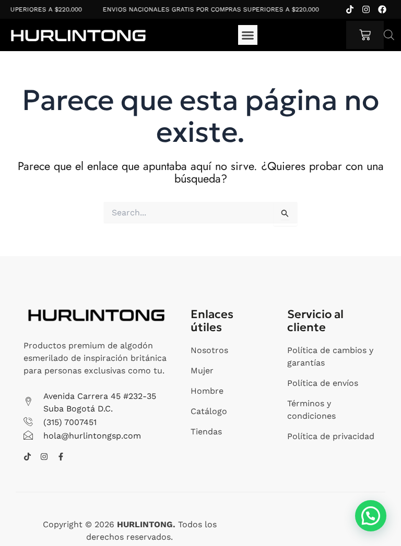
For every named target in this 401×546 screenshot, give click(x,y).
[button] (248, 35)
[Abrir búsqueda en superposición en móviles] (389, 35)
